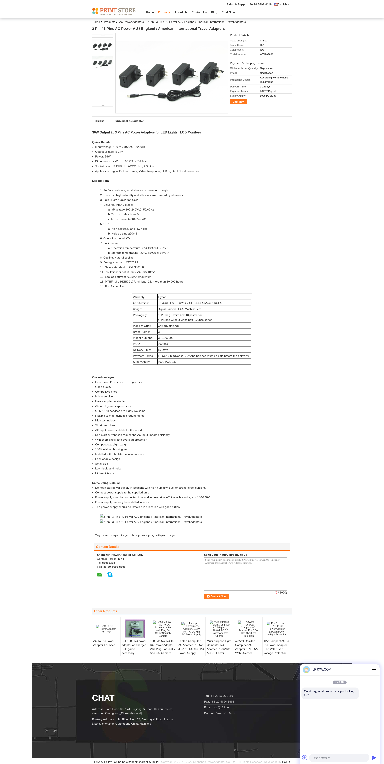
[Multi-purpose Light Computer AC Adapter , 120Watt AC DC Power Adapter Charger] (220, 629)
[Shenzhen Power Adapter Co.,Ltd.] (114, 12)
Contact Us (199, 12)
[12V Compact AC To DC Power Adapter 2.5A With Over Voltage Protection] (277, 629)
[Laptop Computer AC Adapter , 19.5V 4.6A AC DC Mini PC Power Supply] (191, 629)
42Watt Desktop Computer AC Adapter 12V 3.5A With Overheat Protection (246, 649)
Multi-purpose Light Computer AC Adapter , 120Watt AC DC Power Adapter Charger (219, 649)
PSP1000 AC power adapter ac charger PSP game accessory (134, 647)
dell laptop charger (165, 535)
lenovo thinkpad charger (115, 535)
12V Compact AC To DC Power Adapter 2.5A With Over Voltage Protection (276, 647)
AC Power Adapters (131, 21)
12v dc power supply (141, 535)
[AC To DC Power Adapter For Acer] (106, 629)
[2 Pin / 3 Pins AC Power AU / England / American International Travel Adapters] (102, 45)
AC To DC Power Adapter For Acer (104, 643)
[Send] (374, 757)
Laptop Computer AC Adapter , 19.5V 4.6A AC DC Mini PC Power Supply (191, 647)
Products (164, 12)
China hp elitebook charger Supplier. (137, 761)
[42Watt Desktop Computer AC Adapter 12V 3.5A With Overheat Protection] (248, 629)
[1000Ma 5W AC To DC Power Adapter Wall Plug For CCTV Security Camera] (163, 629)
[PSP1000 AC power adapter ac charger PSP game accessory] (135, 629)
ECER (286, 761)
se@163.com (222, 707)
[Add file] (305, 757)
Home (150, 12)
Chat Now (228, 12)
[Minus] (374, 669)
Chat (103, 698)
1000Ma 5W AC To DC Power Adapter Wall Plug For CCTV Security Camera (162, 647)
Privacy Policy (103, 761)
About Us (181, 12)
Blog (214, 12)
